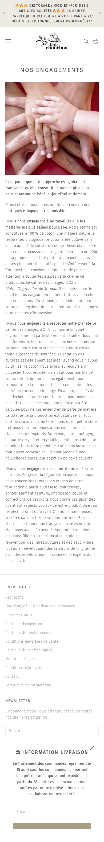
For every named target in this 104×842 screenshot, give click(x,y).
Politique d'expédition (24, 624)
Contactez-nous (18, 615)
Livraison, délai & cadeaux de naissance (40, 606)
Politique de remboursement (30, 632)
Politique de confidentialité (29, 650)
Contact (12, 676)
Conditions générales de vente (31, 641)
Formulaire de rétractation (28, 685)
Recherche (14, 597)
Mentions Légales (20, 659)
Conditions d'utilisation (25, 667)
